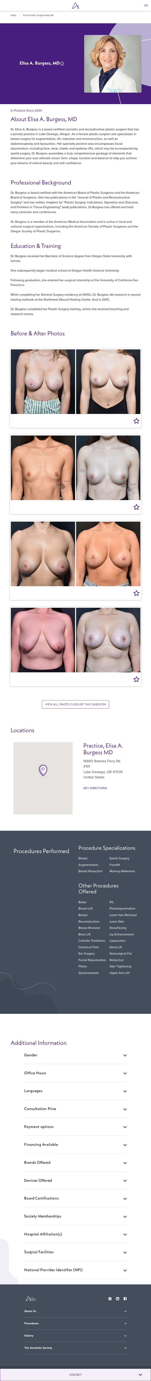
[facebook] (125, 1297)
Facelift (115, 864)
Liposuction (118, 940)
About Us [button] (30, 1311)
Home (13, 15)
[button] (43, 770)
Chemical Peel (88, 947)
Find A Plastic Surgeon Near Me (38, 15)
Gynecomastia (88, 972)
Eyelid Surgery (120, 858)
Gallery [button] (28, 1336)
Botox (82, 902)
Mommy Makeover (122, 871)
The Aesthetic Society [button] (38, 1348)
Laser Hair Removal (123, 915)
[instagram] (110, 1297)
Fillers (82, 966)
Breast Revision (89, 927)
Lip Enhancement (122, 934)
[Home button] (75, 5)
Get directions (95, 788)
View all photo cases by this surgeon (75, 704)
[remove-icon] (63, 64)
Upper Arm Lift (120, 972)
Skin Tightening (120, 966)
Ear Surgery (86, 953)
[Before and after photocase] (75, 381)
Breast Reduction (90, 871)
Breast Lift (85, 908)
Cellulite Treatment (91, 940)
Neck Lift (116, 947)
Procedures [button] (31, 1323)
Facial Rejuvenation (92, 960)
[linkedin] (117, 1297)
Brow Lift (84, 934)
